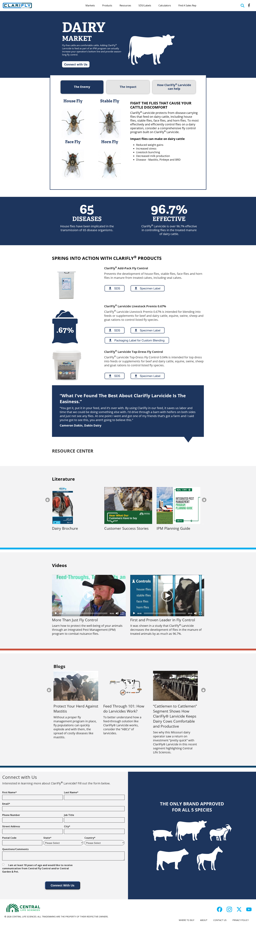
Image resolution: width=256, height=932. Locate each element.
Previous (47, 500)
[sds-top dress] (114, 375)
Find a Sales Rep (187, 5)
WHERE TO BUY (186, 920)
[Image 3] (239, 909)
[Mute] (117, 613)
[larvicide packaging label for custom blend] (136, 340)
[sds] (114, 288)
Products (107, 5)
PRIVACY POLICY (240, 920)
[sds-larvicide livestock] (114, 330)
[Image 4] (249, 909)
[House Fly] (73, 121)
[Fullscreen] (121, 613)
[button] (89, 595)
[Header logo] (17, 5)
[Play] (55, 613)
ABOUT (203, 920)
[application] (89, 595)
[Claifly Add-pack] (66, 285)
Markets (90, 5)
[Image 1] (219, 909)
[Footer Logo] (22, 908)
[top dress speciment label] (147, 375)
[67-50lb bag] (65, 327)
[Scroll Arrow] (13, 916)
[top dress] (67, 365)
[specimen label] (147, 288)
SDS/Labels (145, 5)
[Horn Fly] (110, 162)
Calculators (165, 5)
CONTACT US (220, 920)
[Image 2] (229, 909)
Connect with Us (75, 64)
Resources (125, 5)
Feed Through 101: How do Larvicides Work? (123, 709)
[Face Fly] (73, 162)
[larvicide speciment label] (147, 330)
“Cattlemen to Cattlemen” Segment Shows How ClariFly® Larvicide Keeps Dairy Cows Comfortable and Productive (175, 716)
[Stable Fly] (110, 121)
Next (204, 500)
